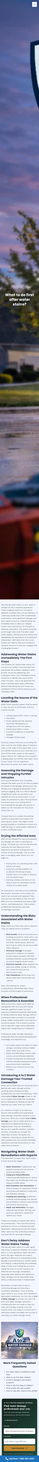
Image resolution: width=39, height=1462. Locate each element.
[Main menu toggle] (34, 4)
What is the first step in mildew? (19, 1385)
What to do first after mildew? (18, 1377)
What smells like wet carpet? (18, 1388)
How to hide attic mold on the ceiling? (21, 1391)
